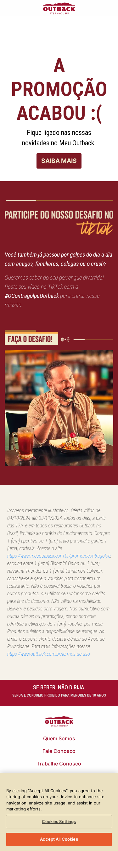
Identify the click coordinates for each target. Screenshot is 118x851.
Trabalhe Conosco (59, 763)
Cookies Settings (59, 821)
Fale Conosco (59, 751)
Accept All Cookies (59, 839)
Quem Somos (59, 738)
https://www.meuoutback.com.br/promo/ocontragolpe (58, 556)
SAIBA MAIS (59, 160)
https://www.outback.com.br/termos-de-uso (48, 654)
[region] (59, 812)
